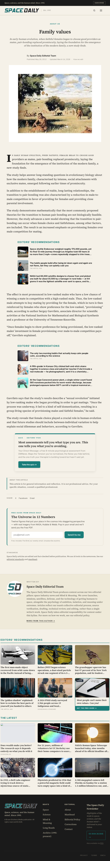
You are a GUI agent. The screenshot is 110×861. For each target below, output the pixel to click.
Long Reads (49, 827)
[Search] (94, 10)
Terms (94, 855)
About (68, 809)
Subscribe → (96, 835)
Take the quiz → (29, 464)
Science (47, 814)
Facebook (23, 498)
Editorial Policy (72, 819)
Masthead (70, 814)
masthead (32, 559)
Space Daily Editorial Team (43, 55)
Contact (69, 829)
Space (46, 809)
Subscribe (99, 3)
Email (32, 498)
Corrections (70, 824)
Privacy (84, 855)
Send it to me (74, 535)
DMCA (103, 855)
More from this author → (41, 621)
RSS (101, 843)
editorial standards (15, 559)
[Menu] (101, 10)
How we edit (78, 59)
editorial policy (81, 615)
